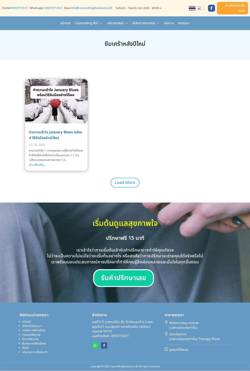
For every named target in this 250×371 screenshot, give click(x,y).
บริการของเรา (115, 24)
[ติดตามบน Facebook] (211, 8)
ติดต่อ (25, 348)
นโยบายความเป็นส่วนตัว (35, 352)
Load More (125, 183)
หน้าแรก (66, 24)
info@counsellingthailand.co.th (91, 8)
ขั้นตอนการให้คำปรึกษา (34, 344)
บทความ (169, 24)
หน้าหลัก (26, 322)
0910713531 (20, 8)
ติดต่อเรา (184, 24)
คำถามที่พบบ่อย (30, 339)
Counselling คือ (38, 335)
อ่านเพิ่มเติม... (37, 164)
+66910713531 (53, 8)
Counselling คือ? (87, 24)
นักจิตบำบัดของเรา (143, 24)
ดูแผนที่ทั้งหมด (178, 349)
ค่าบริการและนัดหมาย (235, 8)
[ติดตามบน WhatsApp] (95, 345)
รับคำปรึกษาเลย (123, 278)
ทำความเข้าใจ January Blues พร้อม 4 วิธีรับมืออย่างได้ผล (55, 135)
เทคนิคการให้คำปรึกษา (34, 330)
